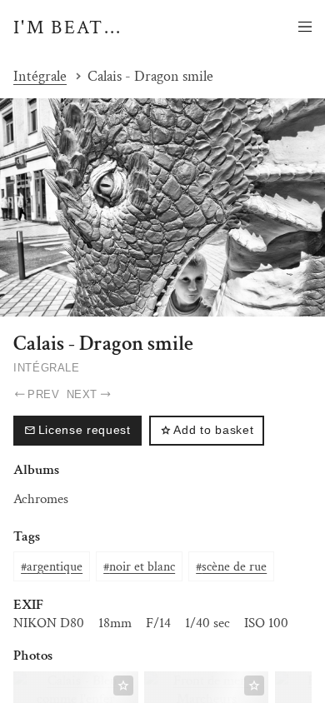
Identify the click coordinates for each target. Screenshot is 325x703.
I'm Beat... (67, 27)
